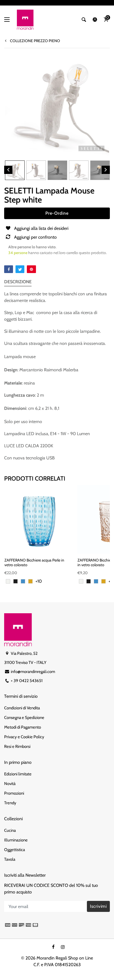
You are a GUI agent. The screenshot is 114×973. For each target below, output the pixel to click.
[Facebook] (8, 269)
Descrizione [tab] (18, 281)
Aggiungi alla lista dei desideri (41, 228)
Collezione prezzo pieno (34, 40)
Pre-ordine (57, 213)
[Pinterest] (31, 269)
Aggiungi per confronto (35, 237)
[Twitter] (19, 269)
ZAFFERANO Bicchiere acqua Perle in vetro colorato (34, 562)
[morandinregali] (25, 20)
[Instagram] (63, 947)
